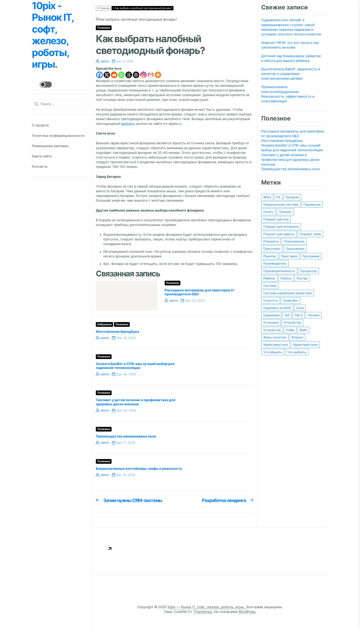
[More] (158, 75)
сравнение (271, 315)
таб (287, 315)
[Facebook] (99, 75)
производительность (279, 271)
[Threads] (128, 75)
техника (314, 315)
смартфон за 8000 (277, 308)
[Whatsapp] (121, 75)
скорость (270, 300)
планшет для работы (278, 234)
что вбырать (272, 352)
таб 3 (298, 315)
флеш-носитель (274, 337)
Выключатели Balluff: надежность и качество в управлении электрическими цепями (290, 73)
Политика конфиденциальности (58, 136)
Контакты (40, 166)
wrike (267, 197)
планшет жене (310, 234)
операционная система (280, 204)
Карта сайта (42, 156)
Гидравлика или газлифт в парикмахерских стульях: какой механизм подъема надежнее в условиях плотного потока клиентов (291, 27)
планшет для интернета (281, 226)
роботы (286, 278)
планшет (285, 212)
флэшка (297, 337)
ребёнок (269, 278)
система (269, 285)
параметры (312, 204)
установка (271, 322)
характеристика (275, 344)
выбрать (128, 124)
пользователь (294, 241)
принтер (269, 256)
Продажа (292, 197)
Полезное (103, 27)
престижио (271, 249)
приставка (289, 256)
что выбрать (296, 352)
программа (310, 256)
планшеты (271, 241)
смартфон (290, 300)
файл (303, 330)
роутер (302, 278)
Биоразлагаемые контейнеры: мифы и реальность (139, 468)
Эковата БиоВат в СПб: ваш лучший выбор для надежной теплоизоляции (135, 366)
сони (300, 308)
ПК (278, 197)
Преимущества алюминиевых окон (126, 436)
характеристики (305, 344)
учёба (290, 330)
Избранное (104, 324)
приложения (295, 249)
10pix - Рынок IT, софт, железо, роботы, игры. (53, 35)
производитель (274, 263)
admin (104, 61)
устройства (292, 322)
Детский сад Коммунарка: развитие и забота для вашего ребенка (291, 58)
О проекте (40, 125)
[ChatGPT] (136, 75)
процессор (308, 271)
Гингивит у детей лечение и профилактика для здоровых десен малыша (135, 402)
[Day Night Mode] (42, 85)
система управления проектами (287, 293)
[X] (107, 75)
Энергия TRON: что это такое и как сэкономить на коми (290, 45)
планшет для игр (276, 219)
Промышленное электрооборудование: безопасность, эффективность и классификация (287, 94)
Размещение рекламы (50, 146)
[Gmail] (150, 75)
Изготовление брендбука (117, 332)
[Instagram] (143, 75)
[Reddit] (114, 75)
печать (268, 212)
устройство (272, 330)
